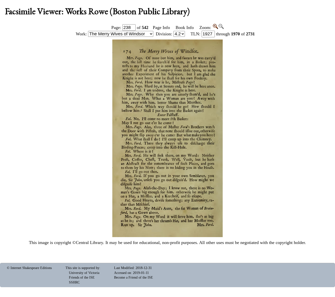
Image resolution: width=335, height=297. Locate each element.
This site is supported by (82, 268)
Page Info (161, 27)
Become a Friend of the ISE (133, 277)
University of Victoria (84, 273)
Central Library (89, 242)
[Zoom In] (215, 27)
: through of (223, 33)
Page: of (129, 27)
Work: (82, 33)
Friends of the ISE (82, 277)
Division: (164, 33)
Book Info (185, 27)
